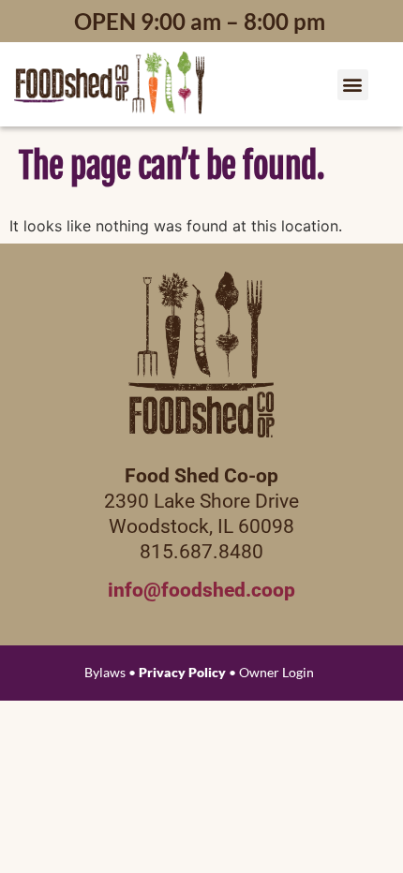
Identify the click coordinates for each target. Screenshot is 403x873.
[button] (352, 84)
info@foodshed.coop (201, 590)
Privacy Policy (182, 672)
